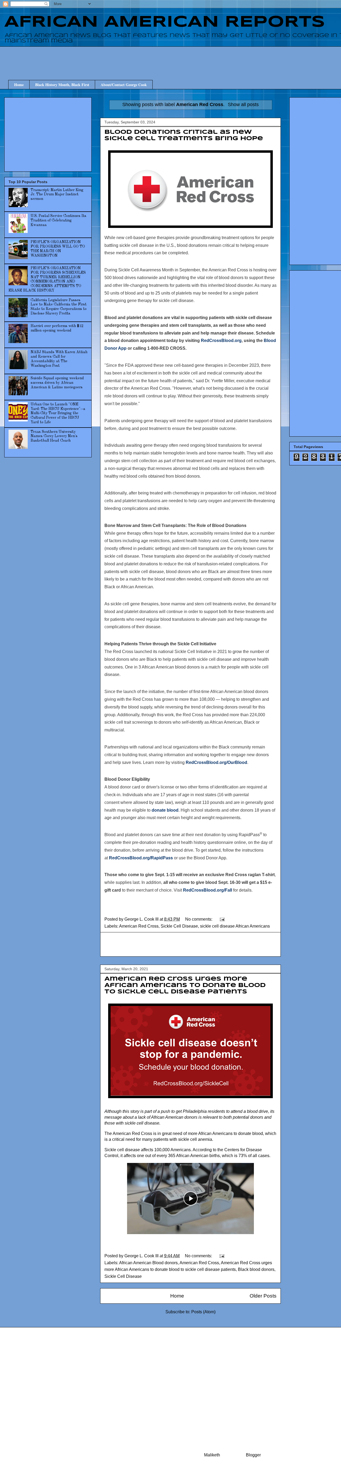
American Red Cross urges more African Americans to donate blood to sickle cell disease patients (185, 985)
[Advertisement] (194, 58)
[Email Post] (222, 919)
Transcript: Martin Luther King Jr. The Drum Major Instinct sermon (57, 194)
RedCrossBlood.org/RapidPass (141, 858)
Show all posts (243, 104)
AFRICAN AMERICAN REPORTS (164, 22)
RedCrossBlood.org (221, 340)
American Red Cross (139, 926)
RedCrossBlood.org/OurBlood (216, 762)
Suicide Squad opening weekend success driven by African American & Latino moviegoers (57, 382)
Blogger (253, 1455)
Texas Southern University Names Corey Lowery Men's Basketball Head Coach (54, 436)
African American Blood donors (148, 1262)
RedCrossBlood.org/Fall (207, 890)
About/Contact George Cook (124, 84)
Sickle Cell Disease (179, 926)
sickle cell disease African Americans (235, 926)
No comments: (199, 919)
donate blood (165, 810)
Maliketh (212, 1455)
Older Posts (263, 1296)
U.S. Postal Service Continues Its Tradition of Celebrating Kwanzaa (58, 220)
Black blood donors (256, 1269)
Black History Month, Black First (62, 84)
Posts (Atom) (203, 1312)
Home (19, 84)
